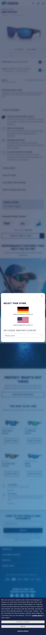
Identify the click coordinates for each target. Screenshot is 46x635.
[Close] (42, 296)
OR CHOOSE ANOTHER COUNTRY (20, 330)
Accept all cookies (23, 621)
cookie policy (37, 615)
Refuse (23, 626)
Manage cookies (23, 631)
